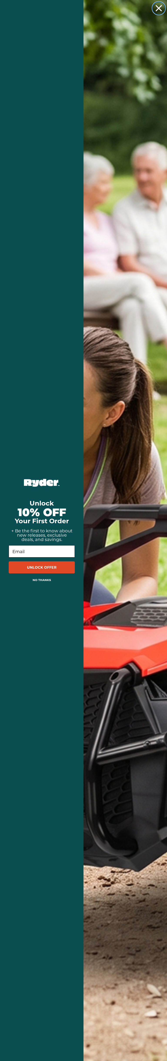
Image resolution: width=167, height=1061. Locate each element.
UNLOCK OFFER (42, 567)
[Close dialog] (158, 8)
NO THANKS (42, 580)
